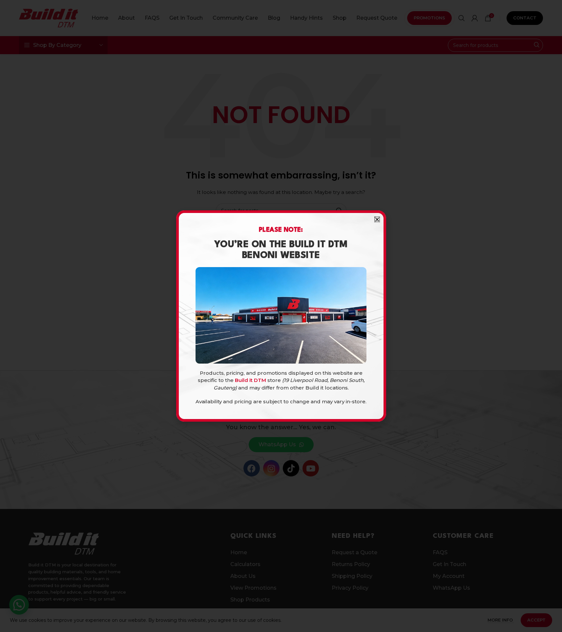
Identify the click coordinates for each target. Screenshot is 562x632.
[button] (377, 219)
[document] (281, 316)
